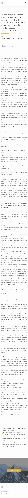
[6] (15, 198)
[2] (2, 383)
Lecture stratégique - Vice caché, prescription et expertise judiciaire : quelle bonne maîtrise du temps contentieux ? (14, 444)
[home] (7, 3)
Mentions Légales (5, 493)
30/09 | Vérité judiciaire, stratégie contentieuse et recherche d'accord (15, 429)
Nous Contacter (14, 470)
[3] (6, 146)
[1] (8, 65)
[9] (2, 414)
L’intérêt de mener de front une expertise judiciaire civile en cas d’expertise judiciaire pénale (14, 438)
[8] (2, 411)
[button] (25, 3)
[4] (2, 394)
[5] (2, 398)
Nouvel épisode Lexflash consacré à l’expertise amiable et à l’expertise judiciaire (14, 433)
